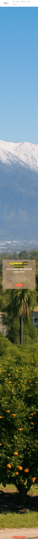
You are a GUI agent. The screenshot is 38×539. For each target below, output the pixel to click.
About (14, 1)
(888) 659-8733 (15, 4)
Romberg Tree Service (6, 3)
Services (18, 1)
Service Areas (23, 1)
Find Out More (19, 285)
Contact (28, 1)
